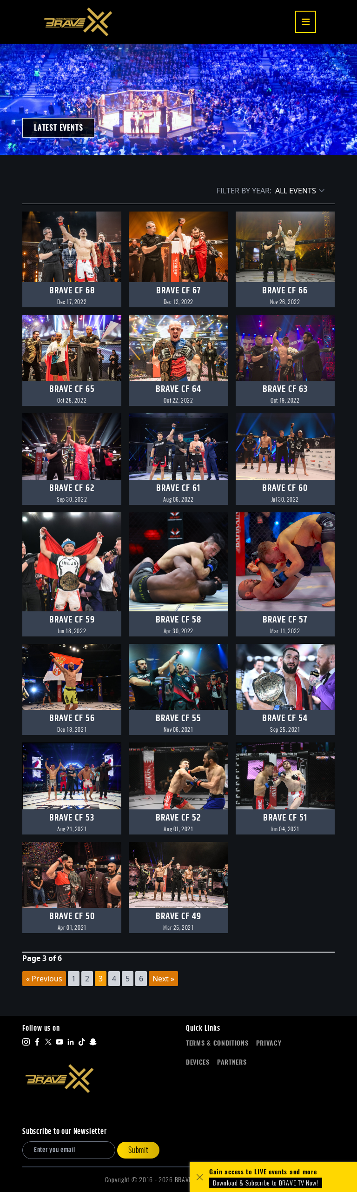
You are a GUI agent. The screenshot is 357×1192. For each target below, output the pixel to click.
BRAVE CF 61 (178, 488)
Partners (232, 1062)
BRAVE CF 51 (285, 818)
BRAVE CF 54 (285, 718)
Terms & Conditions (217, 1043)
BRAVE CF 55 (178, 718)
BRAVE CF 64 (178, 389)
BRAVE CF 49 (178, 916)
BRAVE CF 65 (72, 389)
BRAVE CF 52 (178, 818)
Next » (163, 978)
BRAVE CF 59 (72, 620)
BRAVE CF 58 (178, 620)
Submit (138, 1150)
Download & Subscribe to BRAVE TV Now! (265, 1183)
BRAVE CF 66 (285, 291)
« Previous (44, 978)
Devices (198, 1062)
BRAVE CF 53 (71, 818)
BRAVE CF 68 (72, 291)
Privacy (269, 1043)
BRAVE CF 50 (72, 916)
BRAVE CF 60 (285, 488)
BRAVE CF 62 (72, 488)
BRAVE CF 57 (285, 620)
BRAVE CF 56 (72, 718)
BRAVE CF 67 (178, 291)
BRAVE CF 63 (285, 389)
